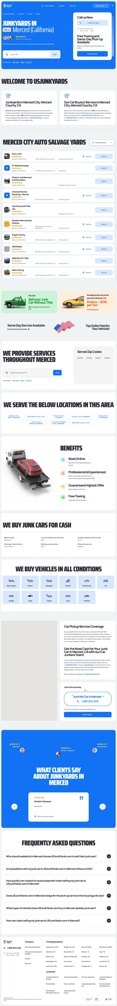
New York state (86, 947)
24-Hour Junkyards (88, 977)
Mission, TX (85, 952)
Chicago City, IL (87, 966)
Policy (5, 1000)
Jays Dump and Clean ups (21, 207)
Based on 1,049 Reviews (23, 39)
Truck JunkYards (69, 984)
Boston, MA (50, 957)
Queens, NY (103, 966)
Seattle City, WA (69, 947)
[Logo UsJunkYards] (7, 942)
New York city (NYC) (105, 947)
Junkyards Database (9, 14)
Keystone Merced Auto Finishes (22, 221)
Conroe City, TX (69, 966)
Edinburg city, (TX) (52, 947)
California (21, 14)
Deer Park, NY (86, 961)
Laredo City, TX (104, 961)
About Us (72, 6)
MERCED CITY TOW (20, 258)
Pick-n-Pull (16, 154)
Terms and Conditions (37, 999)
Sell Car (104, 156)
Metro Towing (18, 270)
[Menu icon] (113, 6)
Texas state (68, 961)
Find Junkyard (49, 6)
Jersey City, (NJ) (51, 966)
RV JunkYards (50, 984)
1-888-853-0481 (71, 118)
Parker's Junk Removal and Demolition (21, 178)
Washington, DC (51, 961)
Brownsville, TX (69, 952)
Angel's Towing (18, 234)
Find (54, 54)
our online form (89, 665)
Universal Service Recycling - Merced (20, 193)
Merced (30, 14)
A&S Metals (17, 246)
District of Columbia (70, 957)
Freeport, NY (86, 957)
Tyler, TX (102, 952)
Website (88, 156)
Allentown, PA (50, 952)
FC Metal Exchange (20, 165)
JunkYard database (36, 118)
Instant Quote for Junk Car (90, 115)
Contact (61, 6)
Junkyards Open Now (71, 977)
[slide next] (103, 807)
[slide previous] (14, 807)
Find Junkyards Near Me (32, 947)
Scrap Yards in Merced (92, 674)
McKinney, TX (103, 957)
